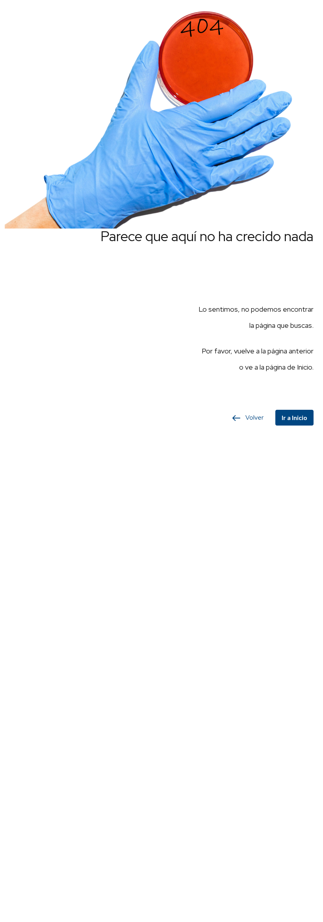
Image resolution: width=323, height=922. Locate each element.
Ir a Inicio (294, 417)
